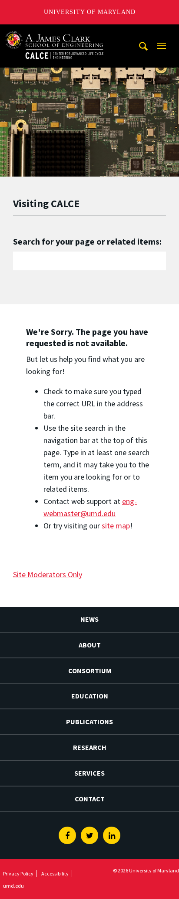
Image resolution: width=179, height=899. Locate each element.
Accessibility (55, 873)
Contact (90, 798)
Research (89, 747)
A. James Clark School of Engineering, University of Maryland (54, 32)
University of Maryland (90, 12)
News (89, 619)
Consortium (89, 670)
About (90, 644)
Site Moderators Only (47, 574)
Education (89, 695)
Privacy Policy (18, 873)
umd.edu (13, 885)
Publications (89, 721)
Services (89, 773)
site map (116, 526)
